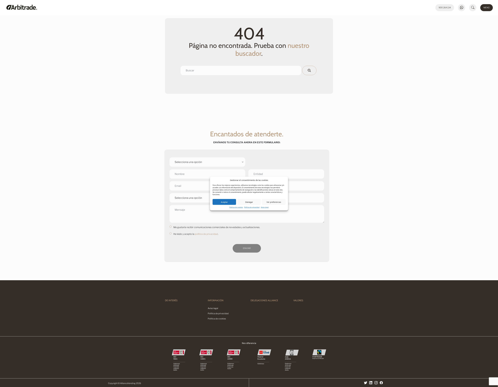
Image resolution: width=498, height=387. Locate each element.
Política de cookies (236, 207)
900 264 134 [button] (445, 7)
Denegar (249, 202)
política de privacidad (206, 234)
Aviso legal (265, 207)
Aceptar (224, 202)
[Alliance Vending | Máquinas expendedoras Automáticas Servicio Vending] (66, 7)
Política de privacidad (252, 207)
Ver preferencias (274, 202)
